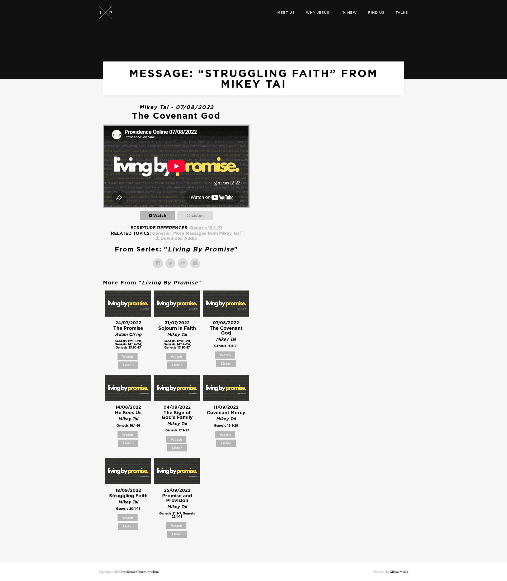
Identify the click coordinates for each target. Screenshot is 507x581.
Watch (159, 215)
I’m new (348, 12)
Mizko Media (399, 572)
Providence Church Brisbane (140, 572)
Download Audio (179, 238)
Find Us (376, 12)
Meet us (286, 12)
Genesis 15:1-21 (206, 227)
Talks (402, 12)
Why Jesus (317, 12)
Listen (197, 215)
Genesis (160, 233)
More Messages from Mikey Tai (206, 233)
